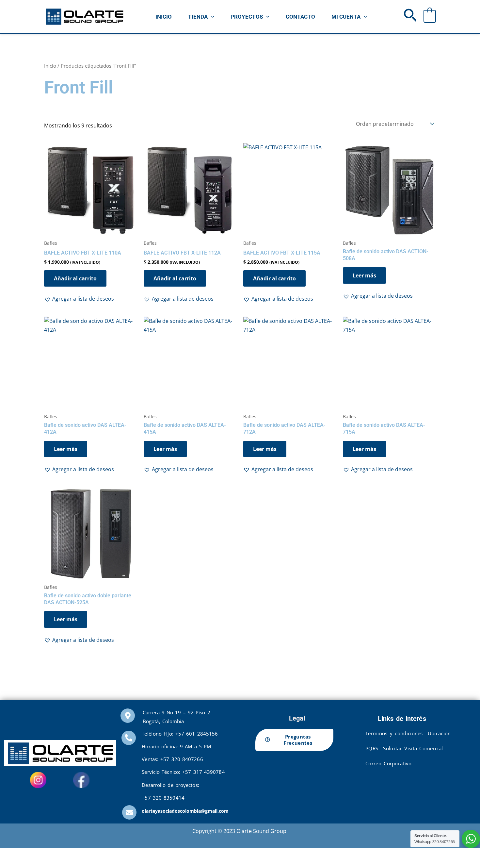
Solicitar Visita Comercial (413, 748)
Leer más (364, 275)
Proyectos (247, 16)
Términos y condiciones (394, 733)
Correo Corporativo (388, 763)
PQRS (371, 748)
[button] (211, 16)
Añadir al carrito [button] (75, 278)
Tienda (198, 16)
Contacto (300, 16)
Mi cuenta (345, 16)
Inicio (163, 16)
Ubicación (439, 733)
